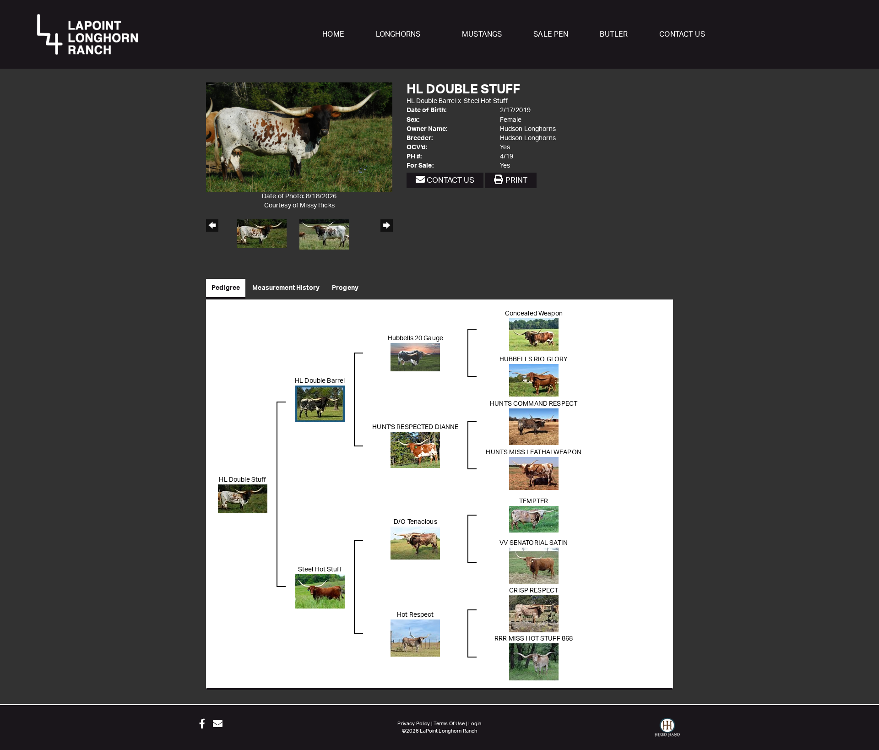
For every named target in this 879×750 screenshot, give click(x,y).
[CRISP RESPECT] (534, 613)
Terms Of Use (449, 723)
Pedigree (226, 288)
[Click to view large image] (299, 137)
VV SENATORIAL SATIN (533, 543)
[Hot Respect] (415, 638)
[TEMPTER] (534, 519)
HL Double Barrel (431, 101)
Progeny (345, 288)
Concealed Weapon (534, 313)
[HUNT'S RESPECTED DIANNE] (415, 449)
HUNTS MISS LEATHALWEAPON (533, 452)
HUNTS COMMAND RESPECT (533, 404)
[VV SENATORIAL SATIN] (534, 566)
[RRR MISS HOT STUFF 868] (534, 661)
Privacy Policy (413, 723)
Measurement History (286, 288)
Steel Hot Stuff (486, 101)
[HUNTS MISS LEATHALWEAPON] (534, 473)
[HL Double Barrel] (320, 404)
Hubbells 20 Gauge (415, 338)
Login (475, 723)
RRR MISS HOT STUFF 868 (533, 639)
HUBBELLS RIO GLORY (533, 359)
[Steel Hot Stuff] (320, 591)
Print (515, 180)
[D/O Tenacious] (415, 543)
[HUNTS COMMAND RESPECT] (534, 427)
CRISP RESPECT (533, 590)
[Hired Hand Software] (667, 731)
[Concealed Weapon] (534, 334)
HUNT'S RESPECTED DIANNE (415, 427)
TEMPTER (533, 501)
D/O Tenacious (415, 522)
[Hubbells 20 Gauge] (415, 357)
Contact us (450, 180)
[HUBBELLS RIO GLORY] (534, 380)
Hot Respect (415, 615)
